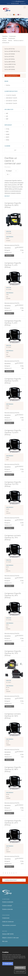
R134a (7, 129)
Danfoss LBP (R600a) (10, 59)
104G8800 (8, 798)
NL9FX (7, 625)
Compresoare (5, 918)
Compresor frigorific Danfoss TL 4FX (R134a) (13, 265)
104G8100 (8, 851)
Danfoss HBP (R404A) (10, 69)
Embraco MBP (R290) (8, 934)
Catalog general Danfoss (12, 75)
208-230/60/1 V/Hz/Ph (11, 98)
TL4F (7, 296)
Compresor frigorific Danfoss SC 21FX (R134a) (13, 823)
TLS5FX (7, 405)
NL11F (7, 689)
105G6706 (8, 571)
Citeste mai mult (19, 967)
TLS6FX (7, 457)
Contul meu (23, 3)
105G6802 (8, 628)
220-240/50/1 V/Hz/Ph (11, 100)
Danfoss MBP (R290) (9, 67)
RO (16, 15)
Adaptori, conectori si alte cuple (10, 937)
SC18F (7, 796)
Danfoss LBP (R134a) (10, 48)
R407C (7, 137)
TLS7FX (7, 509)
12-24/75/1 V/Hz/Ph (11, 95)
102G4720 (8, 513)
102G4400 (8, 298)
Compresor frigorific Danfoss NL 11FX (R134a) (13, 653)
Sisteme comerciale (7, 909)
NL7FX (7, 567)
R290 (7, 131)
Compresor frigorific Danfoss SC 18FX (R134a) (13, 769)
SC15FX (7, 741)
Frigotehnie (5, 36)
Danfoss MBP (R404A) (10, 61)
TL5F (7, 354)
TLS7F (7, 511)
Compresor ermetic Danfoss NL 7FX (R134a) (13, 538)
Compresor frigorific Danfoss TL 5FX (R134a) (13, 323)
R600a (7, 139)
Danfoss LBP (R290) (9, 56)
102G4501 (8, 356)
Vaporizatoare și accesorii (9, 925)
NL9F (7, 627)
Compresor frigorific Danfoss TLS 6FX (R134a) (13, 432)
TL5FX (7, 352)
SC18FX (7, 794)
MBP (7, 119)
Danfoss (10, 40)
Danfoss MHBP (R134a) (10, 64)
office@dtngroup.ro (19, 1)
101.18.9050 (8, 233)
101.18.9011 (8, 682)
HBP (7, 113)
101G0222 (8, 240)
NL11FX (7, 687)
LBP (7, 116)
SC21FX (7, 847)
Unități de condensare (8, 921)
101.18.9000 (8, 289)
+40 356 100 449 (15, 3)
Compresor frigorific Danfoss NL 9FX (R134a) (13, 595)
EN (20, 15)
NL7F (7, 569)
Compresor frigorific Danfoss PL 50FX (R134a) (13, 205)
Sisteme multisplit (7, 905)
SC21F (7, 849)
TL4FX (7, 294)
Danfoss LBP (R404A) (10, 54)
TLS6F (7, 459)
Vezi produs (8, 255)
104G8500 (8, 744)
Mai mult (7, 196)
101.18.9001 (8, 347)
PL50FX (7, 238)
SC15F (7, 743)
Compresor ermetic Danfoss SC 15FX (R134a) (13, 716)
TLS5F (7, 408)
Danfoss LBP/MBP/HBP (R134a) (12, 51)
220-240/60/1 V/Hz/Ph (11, 103)
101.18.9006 (8, 619)
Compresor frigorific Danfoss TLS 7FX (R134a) (13, 484)
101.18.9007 (8, 561)
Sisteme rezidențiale (7, 902)
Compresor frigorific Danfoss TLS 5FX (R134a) (13, 381)
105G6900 (8, 691)
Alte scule (4, 941)
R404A (7, 134)
